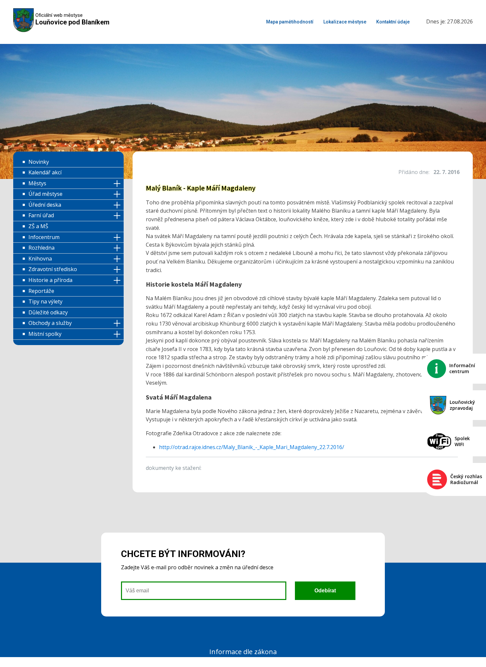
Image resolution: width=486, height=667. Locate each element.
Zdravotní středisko (52, 269)
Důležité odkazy (48, 312)
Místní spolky (44, 333)
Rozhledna (41, 247)
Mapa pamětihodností (289, 21)
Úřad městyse (45, 193)
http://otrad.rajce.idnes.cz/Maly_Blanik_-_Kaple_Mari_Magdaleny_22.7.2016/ (251, 447)
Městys (37, 183)
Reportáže (41, 291)
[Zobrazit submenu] (118, 183)
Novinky (38, 161)
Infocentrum (44, 237)
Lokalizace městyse (344, 21)
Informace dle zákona (243, 651)
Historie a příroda (50, 280)
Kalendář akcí (44, 172)
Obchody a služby (50, 323)
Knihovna (40, 258)
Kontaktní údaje (393, 21)
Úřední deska (44, 204)
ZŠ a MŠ (38, 226)
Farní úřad (41, 215)
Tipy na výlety (45, 301)
